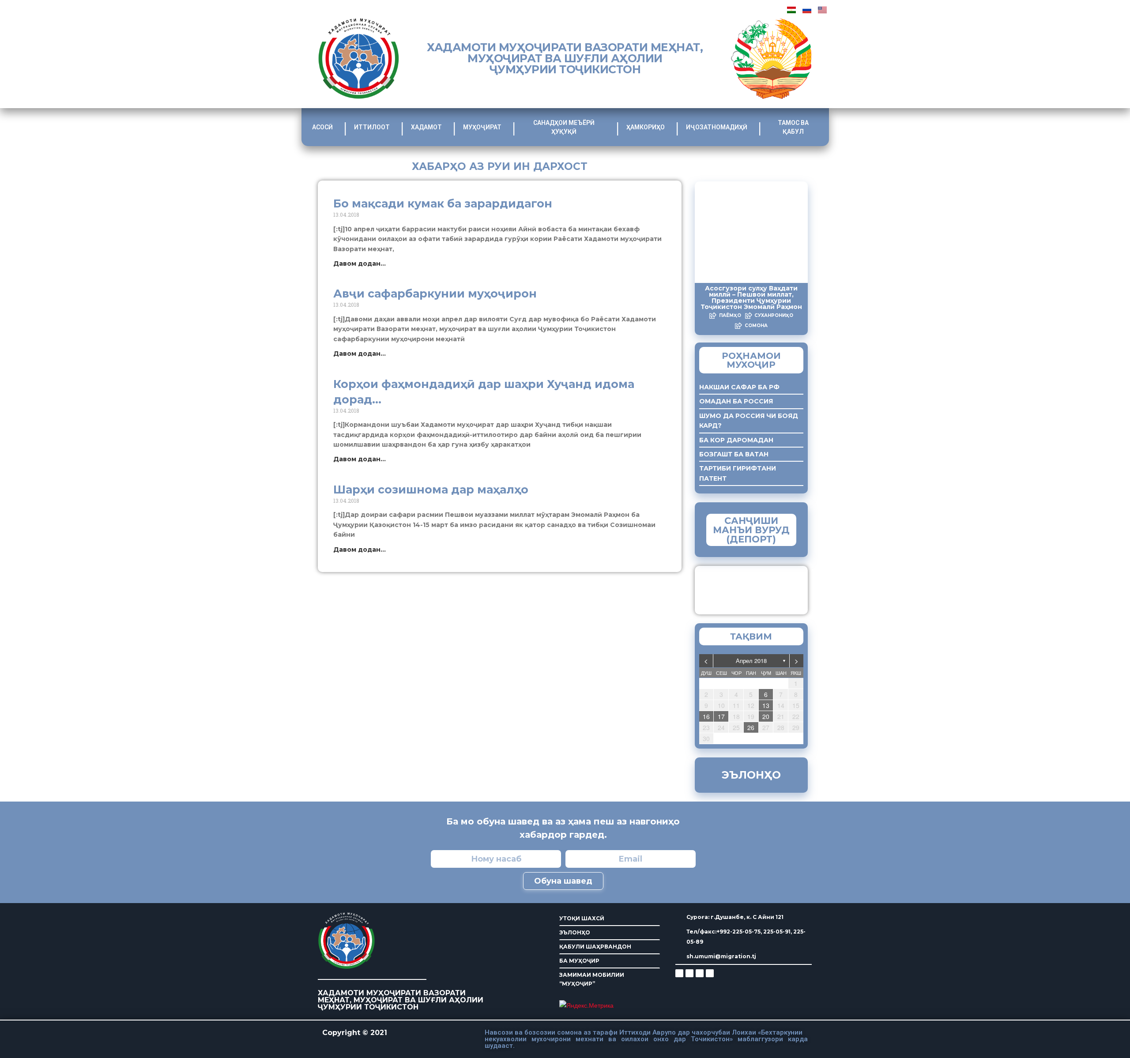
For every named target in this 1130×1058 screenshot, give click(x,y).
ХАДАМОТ (426, 127)
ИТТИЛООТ (372, 127)
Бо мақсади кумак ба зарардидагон (442, 203)
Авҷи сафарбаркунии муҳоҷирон (435, 293)
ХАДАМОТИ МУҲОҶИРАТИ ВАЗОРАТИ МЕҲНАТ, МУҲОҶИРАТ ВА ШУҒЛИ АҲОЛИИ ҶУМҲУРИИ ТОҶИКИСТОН (565, 58)
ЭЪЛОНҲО (574, 932)
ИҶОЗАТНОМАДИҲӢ (716, 127)
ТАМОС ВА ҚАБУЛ (793, 127)
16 (706, 716)
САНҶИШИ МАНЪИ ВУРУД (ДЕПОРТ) (751, 530)
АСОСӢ (322, 127)
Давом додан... (359, 263)
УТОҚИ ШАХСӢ (581, 918)
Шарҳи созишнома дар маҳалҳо (430, 489)
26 (750, 727)
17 (721, 716)
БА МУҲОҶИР (579, 960)
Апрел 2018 (751, 660)
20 (765, 716)
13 (765, 705)
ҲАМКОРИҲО (645, 127)
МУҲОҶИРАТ (482, 127)
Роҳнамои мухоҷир (751, 360)
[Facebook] (689, 973)
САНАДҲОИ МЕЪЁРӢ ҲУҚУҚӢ (564, 127)
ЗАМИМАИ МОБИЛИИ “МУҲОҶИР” (591, 979)
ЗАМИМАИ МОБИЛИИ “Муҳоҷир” (767, 587)
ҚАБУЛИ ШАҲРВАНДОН (595, 946)
